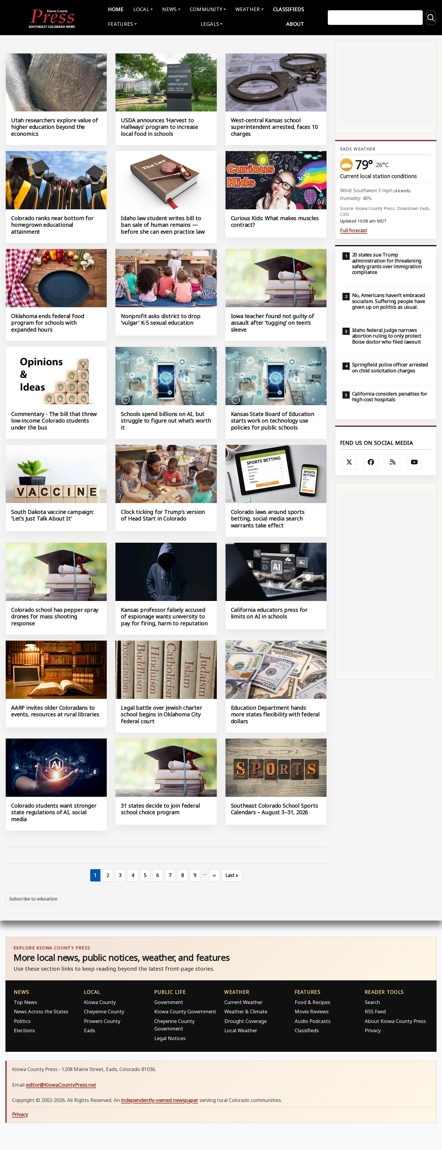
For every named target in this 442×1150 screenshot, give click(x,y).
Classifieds (288, 9)
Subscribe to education (33, 899)
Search (372, 1002)
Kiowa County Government (185, 1011)
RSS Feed (375, 1011)
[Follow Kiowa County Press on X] (349, 462)
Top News (25, 1002)
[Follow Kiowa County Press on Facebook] (371, 462)
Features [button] (120, 23)
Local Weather (240, 1030)
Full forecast (353, 230)
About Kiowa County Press (395, 1021)
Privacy (373, 1030)
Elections (24, 1030)
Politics (22, 1021)
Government (168, 1002)
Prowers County (102, 1021)
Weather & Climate (245, 1011)
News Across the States (41, 1011)
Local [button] (141, 9)
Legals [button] (210, 23)
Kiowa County (100, 1002)
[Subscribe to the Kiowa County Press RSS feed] (392, 462)
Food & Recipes (312, 1002)
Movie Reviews (312, 1011)
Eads (89, 1030)
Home (116, 9)
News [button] (169, 9)
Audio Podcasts (312, 1021)
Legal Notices (170, 1038)
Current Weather (243, 1002)
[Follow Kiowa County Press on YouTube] (414, 462)
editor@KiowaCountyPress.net (61, 1084)
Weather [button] (247, 9)
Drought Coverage (245, 1021)
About (295, 23)
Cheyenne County (104, 1011)
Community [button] (206, 9)
